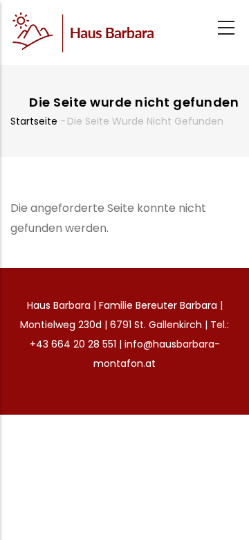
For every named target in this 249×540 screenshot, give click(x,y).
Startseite (33, 121)
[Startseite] (83, 33)
